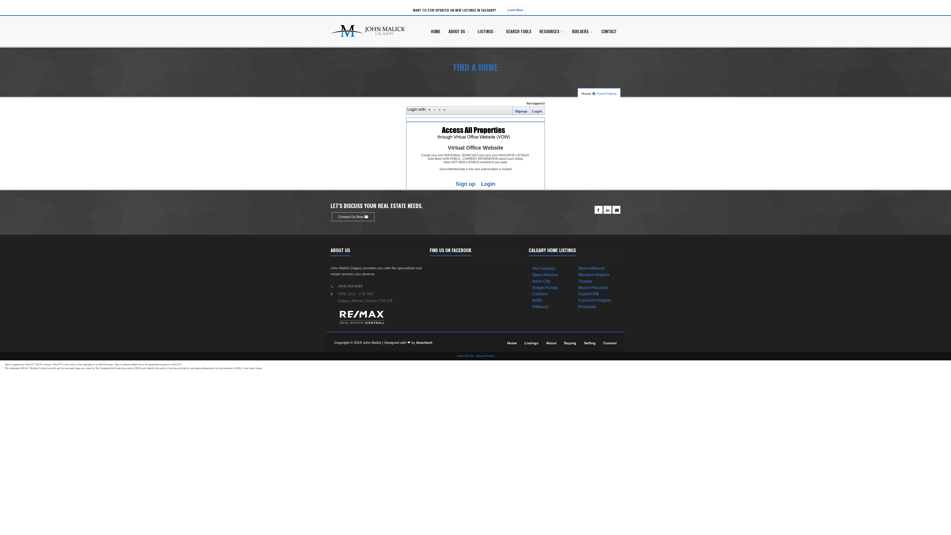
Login (488, 184)
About (551, 343)
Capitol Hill (588, 294)
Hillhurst (540, 307)
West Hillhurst (591, 268)
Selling (590, 343)
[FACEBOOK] (599, 210)
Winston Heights (593, 275)
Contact (610, 343)
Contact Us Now (351, 217)
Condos (540, 294)
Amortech (424, 343)
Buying (570, 343)
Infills (537, 300)
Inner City (541, 281)
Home (586, 94)
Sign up (465, 184)
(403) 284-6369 (350, 286)
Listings (531, 343)
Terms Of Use (465, 355)
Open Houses (545, 275)
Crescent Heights (594, 300)
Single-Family (545, 288)
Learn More (515, 10)
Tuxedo (585, 281)
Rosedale (587, 307)
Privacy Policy (485, 355)
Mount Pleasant (593, 288)
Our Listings (543, 268)
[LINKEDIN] (607, 210)
